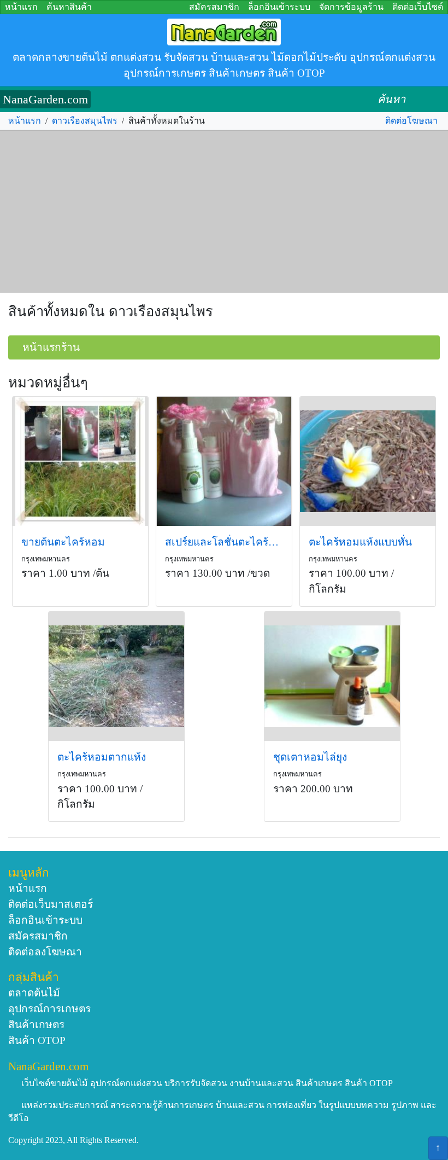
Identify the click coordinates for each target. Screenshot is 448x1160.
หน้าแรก (21, 6)
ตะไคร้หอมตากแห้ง (101, 757)
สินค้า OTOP (37, 1040)
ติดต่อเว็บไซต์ (417, 6)
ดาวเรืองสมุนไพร (84, 120)
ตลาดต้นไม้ (34, 993)
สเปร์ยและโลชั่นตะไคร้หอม (224, 542)
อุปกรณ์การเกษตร (49, 1008)
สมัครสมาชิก (214, 6)
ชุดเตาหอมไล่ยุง (310, 757)
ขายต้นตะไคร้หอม (63, 542)
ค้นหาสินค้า (69, 6)
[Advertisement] (224, 211)
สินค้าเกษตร (36, 1024)
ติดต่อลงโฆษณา (45, 952)
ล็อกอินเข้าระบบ (279, 6)
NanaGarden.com (45, 99)
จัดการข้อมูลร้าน (351, 6)
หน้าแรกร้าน (51, 347)
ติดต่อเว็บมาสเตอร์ (50, 904)
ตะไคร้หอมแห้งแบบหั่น (360, 542)
